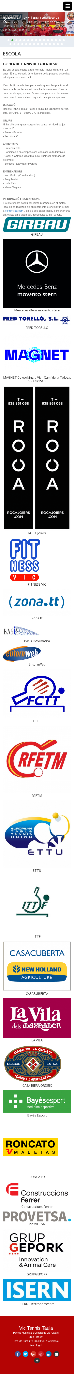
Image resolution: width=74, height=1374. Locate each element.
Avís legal (36, 1345)
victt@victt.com (14, 210)
